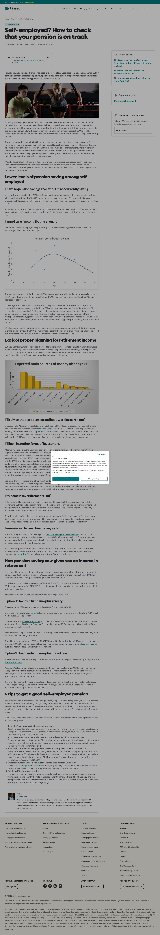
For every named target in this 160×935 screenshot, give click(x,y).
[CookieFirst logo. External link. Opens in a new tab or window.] (53, 456)
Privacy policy (103, 454)
